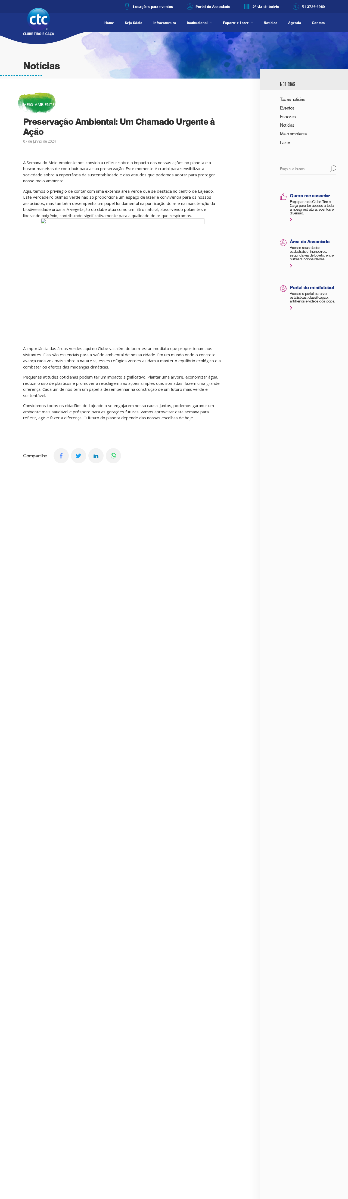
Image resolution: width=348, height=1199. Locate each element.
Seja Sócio (133, 23)
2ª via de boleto (266, 6)
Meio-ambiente (293, 133)
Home (109, 23)
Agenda (294, 23)
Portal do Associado (212, 6)
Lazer (285, 142)
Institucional (197, 23)
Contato (318, 23)
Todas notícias (292, 99)
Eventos (287, 108)
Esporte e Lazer (235, 23)
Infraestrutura (164, 23)
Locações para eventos (153, 6)
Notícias (270, 23)
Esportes (288, 116)
